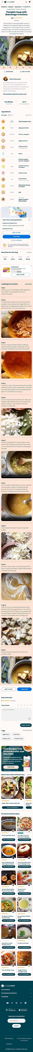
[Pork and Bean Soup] (8, 964)
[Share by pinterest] (10, 67)
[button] (2, 2)
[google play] (10, 1009)
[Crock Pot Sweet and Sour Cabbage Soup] (24, 856)
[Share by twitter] (23, 67)
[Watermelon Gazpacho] (24, 883)
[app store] (23, 1009)
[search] (26, 2)
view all (29, 774)
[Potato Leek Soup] (24, 937)
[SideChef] (8, 987)
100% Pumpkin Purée (25, 121)
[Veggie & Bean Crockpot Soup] (24, 964)
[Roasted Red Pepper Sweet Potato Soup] (8, 883)
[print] (3, 67)
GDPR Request (8, 1038)
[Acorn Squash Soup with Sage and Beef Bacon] (8, 856)
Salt (20, 192)
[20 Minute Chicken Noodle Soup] (8, 910)
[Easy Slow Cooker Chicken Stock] (8, 937)
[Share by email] (29, 67)
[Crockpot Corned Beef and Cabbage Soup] (24, 829)
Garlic (20, 141)
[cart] (29, 2)
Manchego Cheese (24, 185)
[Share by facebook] (16, 67)
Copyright (9, 1044)
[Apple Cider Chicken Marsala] (12, 793)
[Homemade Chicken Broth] (24, 910)
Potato (26, 159)
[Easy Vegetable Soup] (8, 829)
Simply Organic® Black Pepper (24, 200)
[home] (9, 2)
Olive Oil (21, 128)
